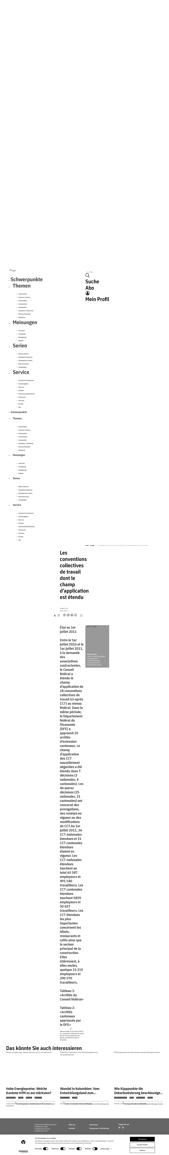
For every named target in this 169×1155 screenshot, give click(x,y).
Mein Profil (123, 30)
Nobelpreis (21, 43)
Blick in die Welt (23, 79)
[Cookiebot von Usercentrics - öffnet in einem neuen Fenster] (23, 1151)
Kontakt (21, 116)
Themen (22, 11)
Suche (118, 12)
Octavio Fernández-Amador (15, 1104)
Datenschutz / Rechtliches (99, 1128)
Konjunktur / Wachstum (25, 36)
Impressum (22, 123)
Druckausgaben (23, 109)
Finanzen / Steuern (24, 23)
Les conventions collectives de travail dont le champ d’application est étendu (122, 545)
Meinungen (25, 47)
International (22, 30)
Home (87, 545)
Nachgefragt (22, 63)
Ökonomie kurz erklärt (25, 86)
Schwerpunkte (27, 4)
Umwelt (150, 1097)
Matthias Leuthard (120, 1104)
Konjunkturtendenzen (25, 83)
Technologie (140, 1097)
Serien (20, 71)
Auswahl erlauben (142, 1144)
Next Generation (23, 89)
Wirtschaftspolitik (24, 40)
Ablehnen (142, 1150)
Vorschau (21, 126)
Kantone (29, 1097)
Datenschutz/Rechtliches (26, 119)
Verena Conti (64, 608)
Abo (19, 133)
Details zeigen (105, 1148)
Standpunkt (22, 59)
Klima (131, 1097)
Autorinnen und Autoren (26, 106)
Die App (20, 129)
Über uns (21, 113)
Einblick (20, 66)
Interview (21, 56)
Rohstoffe (38, 1097)
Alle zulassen (142, 1139)
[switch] (62, 1148)
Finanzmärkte (22, 26)
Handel (21, 1097)
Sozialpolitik (22, 33)
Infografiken (22, 93)
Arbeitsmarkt (22, 20)
